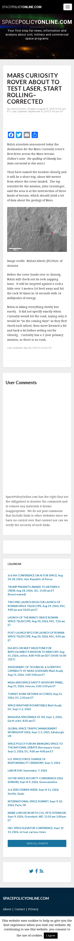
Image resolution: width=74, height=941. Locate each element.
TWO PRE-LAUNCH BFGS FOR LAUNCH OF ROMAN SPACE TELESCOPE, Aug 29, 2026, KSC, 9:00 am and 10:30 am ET (37, 605)
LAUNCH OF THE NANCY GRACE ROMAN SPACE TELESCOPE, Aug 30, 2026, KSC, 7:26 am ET (36, 621)
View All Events (37, 843)
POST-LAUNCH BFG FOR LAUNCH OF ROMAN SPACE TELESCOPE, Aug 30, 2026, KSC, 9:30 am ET (36, 636)
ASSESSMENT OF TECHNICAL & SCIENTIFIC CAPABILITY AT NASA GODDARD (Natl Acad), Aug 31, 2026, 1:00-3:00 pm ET (35, 670)
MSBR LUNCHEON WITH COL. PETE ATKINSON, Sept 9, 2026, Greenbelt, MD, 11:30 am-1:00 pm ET (37, 816)
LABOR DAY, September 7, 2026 (27, 770)
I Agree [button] (50, 935)
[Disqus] (37, 440)
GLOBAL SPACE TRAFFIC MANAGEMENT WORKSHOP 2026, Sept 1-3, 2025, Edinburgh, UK (36, 732)
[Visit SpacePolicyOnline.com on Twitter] (31, 872)
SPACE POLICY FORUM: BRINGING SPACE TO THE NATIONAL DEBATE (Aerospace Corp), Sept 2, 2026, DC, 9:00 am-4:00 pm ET (35, 747)
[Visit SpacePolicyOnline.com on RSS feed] (41, 872)
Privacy (33, 909)
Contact (20, 909)
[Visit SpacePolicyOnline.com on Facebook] (36, 872)
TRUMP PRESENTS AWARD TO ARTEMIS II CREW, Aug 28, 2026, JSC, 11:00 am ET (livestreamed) (34, 590)
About (7, 909)
